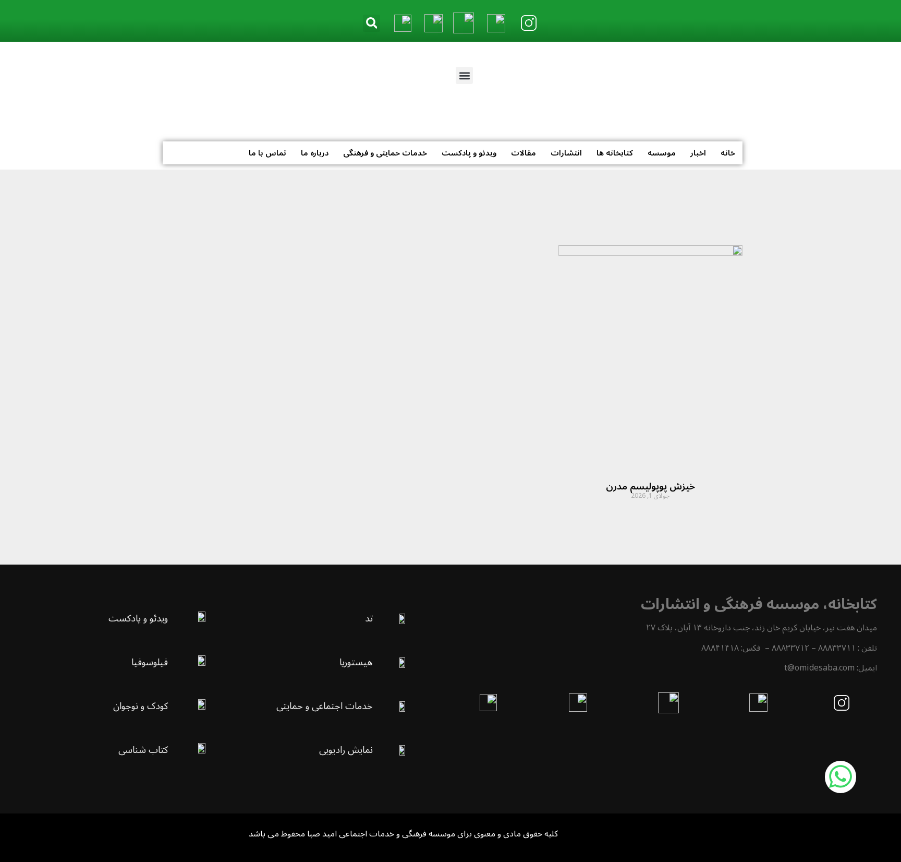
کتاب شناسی (143, 750)
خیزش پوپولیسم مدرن (650, 486)
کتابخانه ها (614, 153)
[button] (371, 23)
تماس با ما (267, 153)
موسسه (662, 153)
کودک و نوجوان (140, 706)
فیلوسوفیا (149, 662)
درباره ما (314, 153)
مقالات (523, 153)
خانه (728, 153)
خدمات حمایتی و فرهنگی (385, 153)
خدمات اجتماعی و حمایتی (324, 706)
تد (369, 618)
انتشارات (566, 153)
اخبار (698, 153)
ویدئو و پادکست (469, 153)
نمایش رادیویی (346, 750)
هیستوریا (356, 662)
